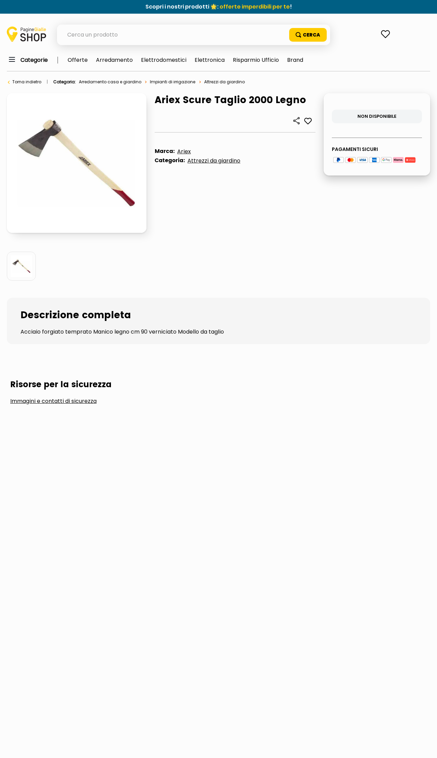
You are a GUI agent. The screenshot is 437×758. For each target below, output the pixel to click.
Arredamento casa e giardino (110, 82)
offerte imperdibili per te (255, 7)
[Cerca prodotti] (308, 35)
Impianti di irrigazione (172, 82)
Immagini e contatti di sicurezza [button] (53, 401)
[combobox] (193, 35)
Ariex (184, 151)
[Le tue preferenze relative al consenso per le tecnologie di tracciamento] (425, 746)
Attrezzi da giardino (224, 82)
